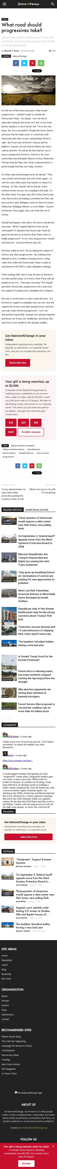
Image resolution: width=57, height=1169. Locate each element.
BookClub (6, 974)
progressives (8, 457)
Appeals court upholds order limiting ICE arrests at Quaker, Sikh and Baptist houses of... (33, 911)
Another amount (30, 432)
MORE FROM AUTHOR (37, 509)
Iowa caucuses (43, 453)
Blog (4, 969)
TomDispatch (8, 1050)
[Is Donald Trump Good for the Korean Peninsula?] (9, 666)
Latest (5, 964)
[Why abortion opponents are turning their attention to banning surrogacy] (9, 693)
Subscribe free (17, 362)
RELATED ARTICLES (12, 509)
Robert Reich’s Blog (11, 1036)
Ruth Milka (21, 901)
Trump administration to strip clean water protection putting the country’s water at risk (14, 494)
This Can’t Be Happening (14, 1041)
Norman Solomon (23, 866)
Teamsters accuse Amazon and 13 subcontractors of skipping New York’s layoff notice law (36, 630)
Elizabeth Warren (26, 453)
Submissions (8, 1014)
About (4, 996)
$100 (11, 432)
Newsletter (7, 960)
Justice (5, 541)
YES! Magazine (9, 1068)
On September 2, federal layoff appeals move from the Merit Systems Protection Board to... (34, 878)
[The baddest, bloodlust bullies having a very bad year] (9, 643)
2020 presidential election (13, 449)
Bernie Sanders (9, 453)
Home (5, 955)
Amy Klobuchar (34, 449)
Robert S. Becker (23, 931)
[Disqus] (28, 769)
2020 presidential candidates (23, 445)
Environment (7, 523)
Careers (5, 1005)
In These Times (9, 1073)
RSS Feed (6, 978)
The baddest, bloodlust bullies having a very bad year (33, 925)
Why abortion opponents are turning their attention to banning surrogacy (34, 693)
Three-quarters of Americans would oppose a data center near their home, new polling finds (35, 894)
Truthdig (6, 1059)
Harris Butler (22, 885)
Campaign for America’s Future (17, 1045)
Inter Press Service (11, 1064)
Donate (5, 1000)
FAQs (4, 1009)
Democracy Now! (10, 1055)
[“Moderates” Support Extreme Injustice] (8, 862)
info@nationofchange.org (34, 1127)
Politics (4, 19)
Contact (5, 1019)
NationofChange (20, 56)
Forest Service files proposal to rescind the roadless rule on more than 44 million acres (36, 708)
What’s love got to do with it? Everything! (42, 491)
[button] (52, 4)
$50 (36, 422)
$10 (11, 422)
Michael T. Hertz (11, 51)
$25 (23, 422)
